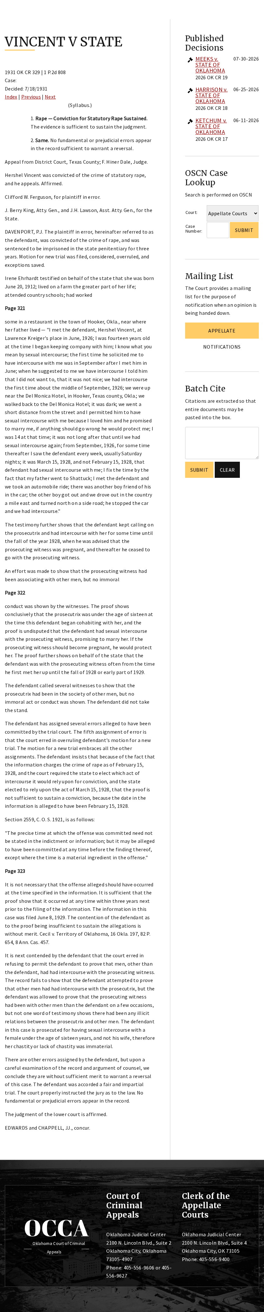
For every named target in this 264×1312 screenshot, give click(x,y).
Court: (191, 212)
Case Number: (194, 228)
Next (50, 96)
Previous (31, 96)
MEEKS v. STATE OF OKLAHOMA (210, 64)
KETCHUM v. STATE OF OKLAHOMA (211, 126)
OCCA (56, 1227)
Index (11, 96)
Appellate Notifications (221, 333)
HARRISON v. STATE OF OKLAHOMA (211, 95)
